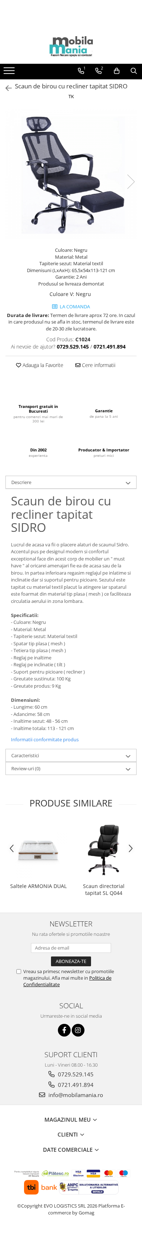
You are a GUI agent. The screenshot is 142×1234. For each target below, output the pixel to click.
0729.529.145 (75, 1074)
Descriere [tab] (21, 482)
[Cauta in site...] (134, 71)
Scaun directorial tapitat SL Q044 (104, 889)
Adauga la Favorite (42, 365)
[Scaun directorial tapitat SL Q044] (104, 850)
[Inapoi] (5, 88)
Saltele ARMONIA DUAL (38, 886)
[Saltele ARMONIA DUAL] (38, 850)
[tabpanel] (71, 174)
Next (131, 181)
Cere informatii (97, 365)
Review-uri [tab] (25, 768)
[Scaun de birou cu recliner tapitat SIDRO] (71, 174)
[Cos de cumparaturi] (117, 71)
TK (71, 96)
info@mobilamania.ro (75, 1094)
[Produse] (10, 72)
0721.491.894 (75, 1084)
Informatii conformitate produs (45, 739)
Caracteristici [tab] (25, 755)
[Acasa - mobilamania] (71, 45)
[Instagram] (78, 1030)
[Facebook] (64, 1030)
